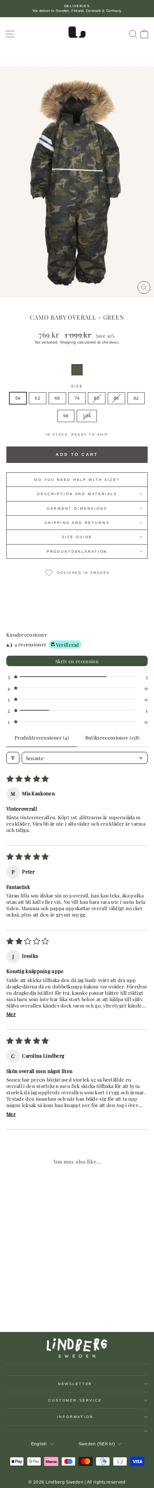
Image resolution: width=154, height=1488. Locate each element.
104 (87, 415)
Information (75, 1417)
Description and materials (77, 494)
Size (77, 386)
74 (77, 398)
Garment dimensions (77, 508)
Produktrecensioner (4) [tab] (42, 737)
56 (18, 398)
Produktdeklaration (77, 551)
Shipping (68, 342)
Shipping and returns (76, 523)
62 (37, 398)
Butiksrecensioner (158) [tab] (112, 737)
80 (96, 398)
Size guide (77, 537)
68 (57, 398)
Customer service (75, 1400)
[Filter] (12, 758)
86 (116, 398)
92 (136, 398)
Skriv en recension (77, 661)
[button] (77, 370)
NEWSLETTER (75, 1384)
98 (66, 415)
